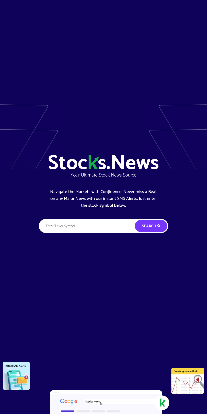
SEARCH (149, 226)
